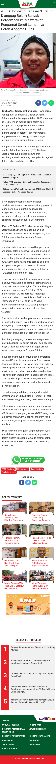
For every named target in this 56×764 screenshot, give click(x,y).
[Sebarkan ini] (38, 103)
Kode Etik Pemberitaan (13, 736)
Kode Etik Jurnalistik (39, 736)
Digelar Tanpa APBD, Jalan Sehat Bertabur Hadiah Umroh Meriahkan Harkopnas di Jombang (14, 586)
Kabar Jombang (37, 469)
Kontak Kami (35, 725)
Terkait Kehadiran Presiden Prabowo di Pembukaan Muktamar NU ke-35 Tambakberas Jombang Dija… (33, 689)
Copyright (34, 740)
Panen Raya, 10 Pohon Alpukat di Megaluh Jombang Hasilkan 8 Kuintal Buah (30, 661)
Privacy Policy (9, 749)
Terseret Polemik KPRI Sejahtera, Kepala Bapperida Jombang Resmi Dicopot (40, 563)
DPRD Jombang (22, 469)
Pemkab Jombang (9, 472)
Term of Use (8, 744)
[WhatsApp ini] (51, 103)
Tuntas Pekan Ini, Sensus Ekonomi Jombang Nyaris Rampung (12, 540)
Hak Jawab (7, 740)
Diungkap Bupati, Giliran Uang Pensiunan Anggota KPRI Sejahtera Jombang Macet (41, 517)
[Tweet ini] (45, 103)
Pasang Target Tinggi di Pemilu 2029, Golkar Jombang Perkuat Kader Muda (41, 540)
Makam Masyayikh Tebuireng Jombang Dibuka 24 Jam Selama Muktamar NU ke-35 (32, 701)
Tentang (6, 721)
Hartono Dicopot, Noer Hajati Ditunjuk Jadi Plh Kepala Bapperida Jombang (13, 563)
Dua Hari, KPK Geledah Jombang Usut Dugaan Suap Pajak (32, 674)
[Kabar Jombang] (28, 4)
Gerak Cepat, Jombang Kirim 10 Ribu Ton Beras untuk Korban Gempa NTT (14, 517)
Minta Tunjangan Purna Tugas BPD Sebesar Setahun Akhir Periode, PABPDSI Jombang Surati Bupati (40, 586)
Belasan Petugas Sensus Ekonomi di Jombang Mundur (33, 648)
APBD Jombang (8, 469)
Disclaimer (34, 744)
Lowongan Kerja (37, 729)
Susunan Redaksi (10, 725)
